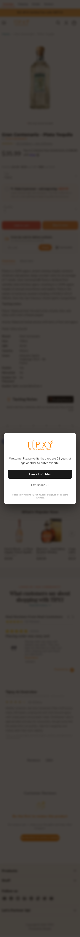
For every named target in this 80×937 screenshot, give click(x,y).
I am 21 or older (40, 474)
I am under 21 (40, 485)
